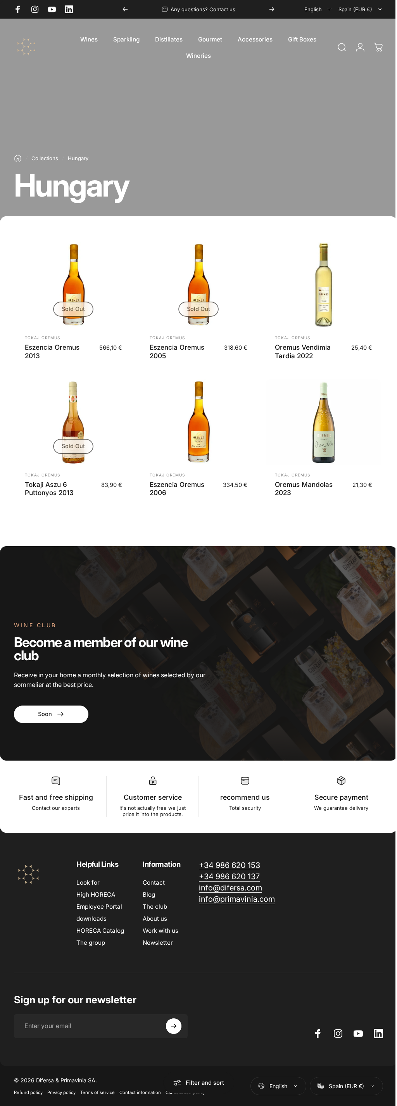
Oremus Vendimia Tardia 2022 (303, 351)
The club (155, 906)
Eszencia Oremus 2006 (177, 488)
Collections (44, 158)
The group (90, 942)
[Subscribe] (173, 1026)
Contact (154, 882)
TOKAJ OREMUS (42, 337)
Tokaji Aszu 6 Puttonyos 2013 (49, 488)
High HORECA (95, 894)
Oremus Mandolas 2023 (304, 488)
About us (155, 918)
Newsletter (158, 942)
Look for (88, 882)
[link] (51, 714)
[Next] (271, 9)
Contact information (140, 1092)
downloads (91, 918)
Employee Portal (99, 906)
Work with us (160, 930)
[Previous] (125, 9)
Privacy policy (61, 1092)
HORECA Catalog (100, 930)
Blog (149, 894)
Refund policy (28, 1092)
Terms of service (97, 1092)
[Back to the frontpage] (18, 158)
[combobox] (318, 9)
